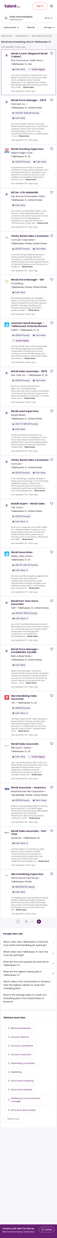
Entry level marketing (22, 1080)
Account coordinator (22, 1045)
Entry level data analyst (23, 1110)
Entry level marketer (21, 1089)
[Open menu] (51, 6)
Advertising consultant (23, 1063)
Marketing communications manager (25, 1100)
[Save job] (51, 53)
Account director (20, 1036)
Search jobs (6, 36)
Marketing (16, 1072)
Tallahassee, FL (22, 36)
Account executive (21, 1054)
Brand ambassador (21, 1028)
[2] (39, 921)
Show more (28, 87)
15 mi (47, 18)
